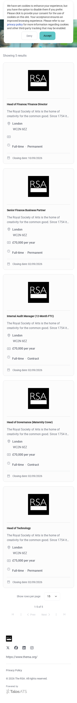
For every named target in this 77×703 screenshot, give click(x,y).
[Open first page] (13, 614)
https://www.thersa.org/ (22, 657)
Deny (29, 35)
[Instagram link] (32, 648)
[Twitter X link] (8, 648)
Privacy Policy (14, 670)
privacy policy (15, 24)
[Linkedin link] (24, 648)
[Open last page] (64, 614)
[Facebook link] (16, 648)
